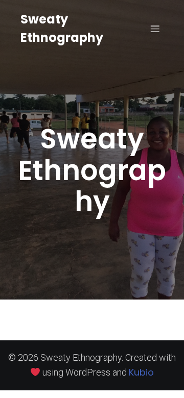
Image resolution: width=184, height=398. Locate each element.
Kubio (141, 372)
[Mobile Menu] (155, 28)
